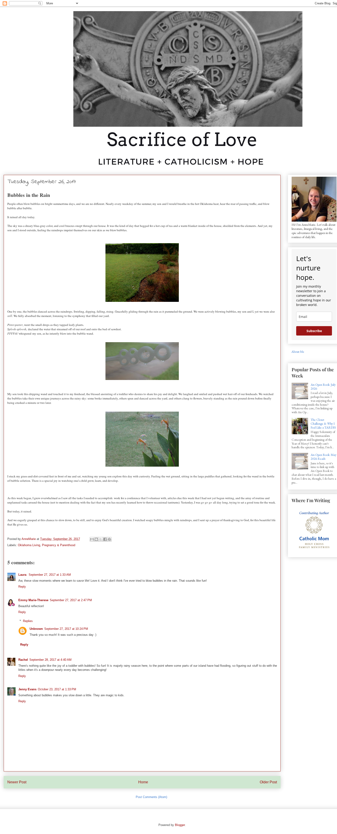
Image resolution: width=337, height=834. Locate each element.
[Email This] (92, 539)
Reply (22, 586)
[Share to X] (100, 539)
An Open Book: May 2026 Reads (323, 457)
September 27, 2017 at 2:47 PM (71, 600)
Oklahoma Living (29, 545)
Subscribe (314, 331)
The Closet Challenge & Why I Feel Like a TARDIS (323, 423)
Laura (22, 574)
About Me (297, 352)
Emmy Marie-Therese (33, 600)
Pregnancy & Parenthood (58, 545)
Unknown (36, 628)
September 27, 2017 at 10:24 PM (66, 628)
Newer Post (16, 782)
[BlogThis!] (96, 539)
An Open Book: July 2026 (323, 387)
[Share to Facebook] (105, 539)
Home (143, 782)
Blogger (180, 825)
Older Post (268, 782)
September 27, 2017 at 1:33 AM (50, 574)
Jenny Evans (27, 689)
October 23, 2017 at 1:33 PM (57, 689)
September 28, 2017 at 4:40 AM (50, 659)
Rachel (23, 659)
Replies (28, 621)
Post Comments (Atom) (151, 797)
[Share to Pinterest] (109, 539)
